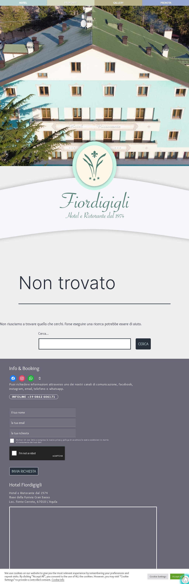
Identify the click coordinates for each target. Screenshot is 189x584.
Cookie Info (58, 579)
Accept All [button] (177, 576)
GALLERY (118, 2)
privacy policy (61, 440)
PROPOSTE (70, 2)
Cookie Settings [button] (158, 576)
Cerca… (43, 334)
